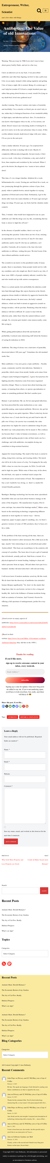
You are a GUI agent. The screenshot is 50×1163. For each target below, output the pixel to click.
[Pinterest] (23, 706)
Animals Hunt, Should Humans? (14, 909)
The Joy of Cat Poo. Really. (12, 920)
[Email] (10, 706)
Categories (6, 948)
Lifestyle (23, 45)
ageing (5, 45)
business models (14, 45)
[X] (6, 706)
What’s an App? (7, 931)
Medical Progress (8, 925)
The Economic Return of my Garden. (15, 915)
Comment (8, 786)
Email (7, 761)
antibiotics (12, 717)
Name (7, 749)
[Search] (39, 10)
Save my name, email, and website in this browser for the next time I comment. (25, 833)
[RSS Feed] (4, 964)
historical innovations (29, 717)
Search (4, 885)
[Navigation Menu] (45, 11)
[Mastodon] (16, 706)
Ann (6, 41)
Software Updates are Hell (23, 1137)
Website (7, 774)
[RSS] (27, 706)
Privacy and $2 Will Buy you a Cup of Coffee (30, 1094)
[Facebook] (3, 706)
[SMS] (20, 706)
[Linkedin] (13, 706)
